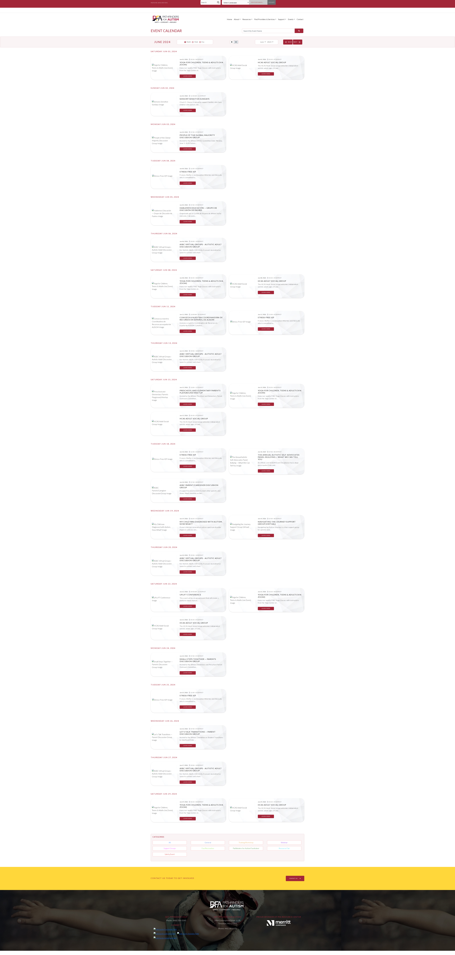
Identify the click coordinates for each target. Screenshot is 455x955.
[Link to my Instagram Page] (165, 937)
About (236, 19)
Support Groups (170, 848)
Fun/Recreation (208, 848)
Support (281, 19)
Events (290, 19)
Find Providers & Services (264, 19)
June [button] (262, 42)
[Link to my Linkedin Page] (164, 933)
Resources (246, 19)
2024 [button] (269, 42)
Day (203, 42)
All (170, 842)
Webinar (284, 842)
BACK (288, 42)
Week (196, 42)
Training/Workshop (246, 842)
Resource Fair (284, 848)
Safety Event (170, 854)
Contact (300, 19)
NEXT (297, 42)
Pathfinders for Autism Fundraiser (246, 848)
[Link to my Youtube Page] (188, 933)
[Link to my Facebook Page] (165, 929)
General (208, 842)
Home (229, 19)
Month (189, 42)
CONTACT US (293, 878)
